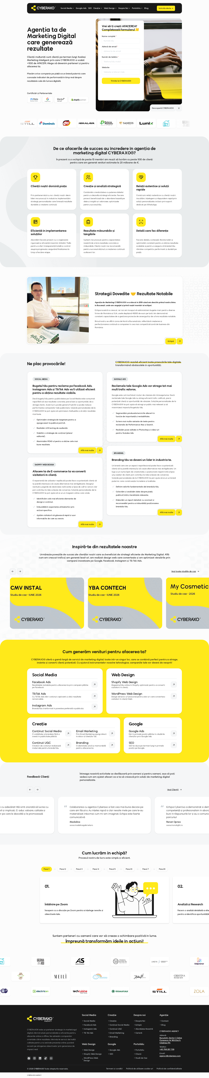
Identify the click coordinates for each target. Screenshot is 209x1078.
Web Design (109, 8)
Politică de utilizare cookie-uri (139, 1068)
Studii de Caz (141, 1058)
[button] (13, 571)
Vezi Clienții (173, 789)
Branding (114, 1037)
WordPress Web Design (91, 1059)
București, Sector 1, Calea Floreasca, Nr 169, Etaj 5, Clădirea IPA (171, 1040)
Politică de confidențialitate (169, 1068)
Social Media (66, 8)
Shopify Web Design (92, 1054)
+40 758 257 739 (167, 1049)
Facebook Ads (90, 1025)
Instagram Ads (90, 1029)
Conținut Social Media (119, 1025)
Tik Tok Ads (88, 1033)
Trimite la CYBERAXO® (121, 81)
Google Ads (81, 8)
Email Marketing (117, 1033)
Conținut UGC (116, 1029)
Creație (96, 8)
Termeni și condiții (114, 1068)
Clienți (138, 1054)
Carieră (138, 1033)
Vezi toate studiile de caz (183, 571)
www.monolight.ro (78, 825)
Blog (146, 8)
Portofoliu (136, 8)
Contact (165, 1021)
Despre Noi (123, 8)
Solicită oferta (165, 8)
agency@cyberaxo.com (170, 1056)
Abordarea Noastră (144, 1029)
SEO (90, 8)
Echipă (138, 1025)
